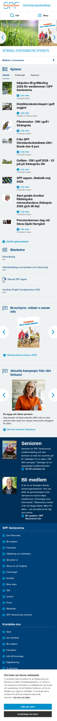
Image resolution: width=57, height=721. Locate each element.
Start (8, 632)
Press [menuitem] (9, 602)
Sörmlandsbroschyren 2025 (22, 355)
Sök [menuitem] (17, 15)
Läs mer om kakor (21, 697)
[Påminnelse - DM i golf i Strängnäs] (7, 126)
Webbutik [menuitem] (11, 608)
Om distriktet (12, 638)
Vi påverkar (12, 668)
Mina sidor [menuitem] (11, 584)
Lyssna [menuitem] (9, 596)
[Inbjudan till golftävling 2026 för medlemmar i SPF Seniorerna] (7, 88)
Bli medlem (11, 541)
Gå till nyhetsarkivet (17, 241)
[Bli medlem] (9, 485)
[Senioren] (9, 449)
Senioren (35, 75)
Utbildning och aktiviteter (18, 554)
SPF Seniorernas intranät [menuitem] (19, 615)
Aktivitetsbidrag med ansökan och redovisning (25, 268)
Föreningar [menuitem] (11, 572)
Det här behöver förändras (21, 429)
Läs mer (25, 95)
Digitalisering (12, 662)
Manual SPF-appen (14, 280)
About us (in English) (16, 566)
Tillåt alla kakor (28, 707)
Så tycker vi (12, 560)
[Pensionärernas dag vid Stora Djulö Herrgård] (7, 222)
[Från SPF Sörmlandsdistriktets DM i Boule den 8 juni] (7, 141)
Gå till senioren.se (35, 469)
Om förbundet (13, 535)
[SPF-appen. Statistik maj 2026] (7, 180)
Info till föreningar (15, 656)
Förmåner (11, 548)
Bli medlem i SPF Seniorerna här (34, 517)
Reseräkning (8, 258)
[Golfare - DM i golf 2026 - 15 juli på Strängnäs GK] (7, 161)
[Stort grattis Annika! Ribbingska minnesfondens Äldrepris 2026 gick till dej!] (7, 198)
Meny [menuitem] (45, 15)
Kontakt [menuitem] (10, 578)
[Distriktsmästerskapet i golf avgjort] (7, 106)
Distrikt (6, 75)
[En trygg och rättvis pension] (28, 395)
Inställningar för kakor (28, 714)
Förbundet (20, 75)
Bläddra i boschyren (13, 60)
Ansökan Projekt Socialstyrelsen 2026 (21, 290)
